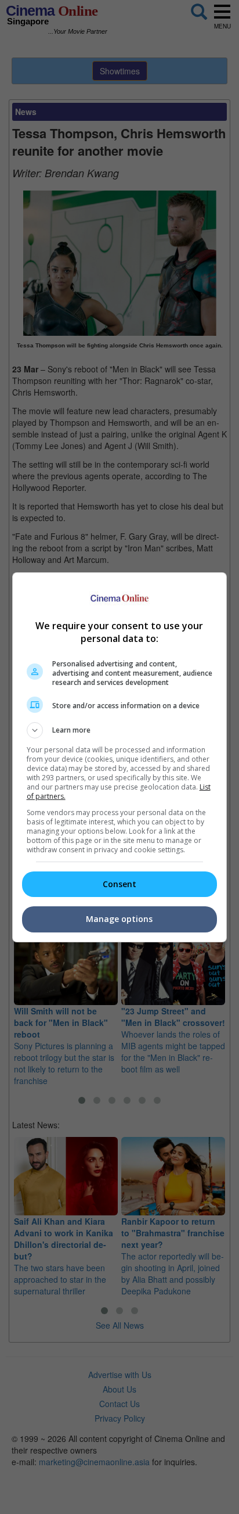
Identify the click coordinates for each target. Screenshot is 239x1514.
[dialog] (119, 757)
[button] (120, 730)
